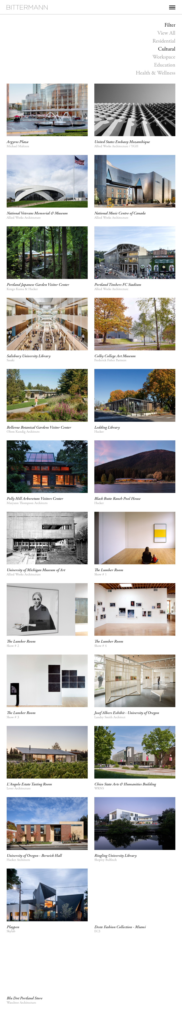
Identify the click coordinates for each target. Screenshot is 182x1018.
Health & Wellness (155, 73)
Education (164, 65)
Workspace (163, 57)
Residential (163, 41)
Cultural (166, 49)
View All (166, 33)
